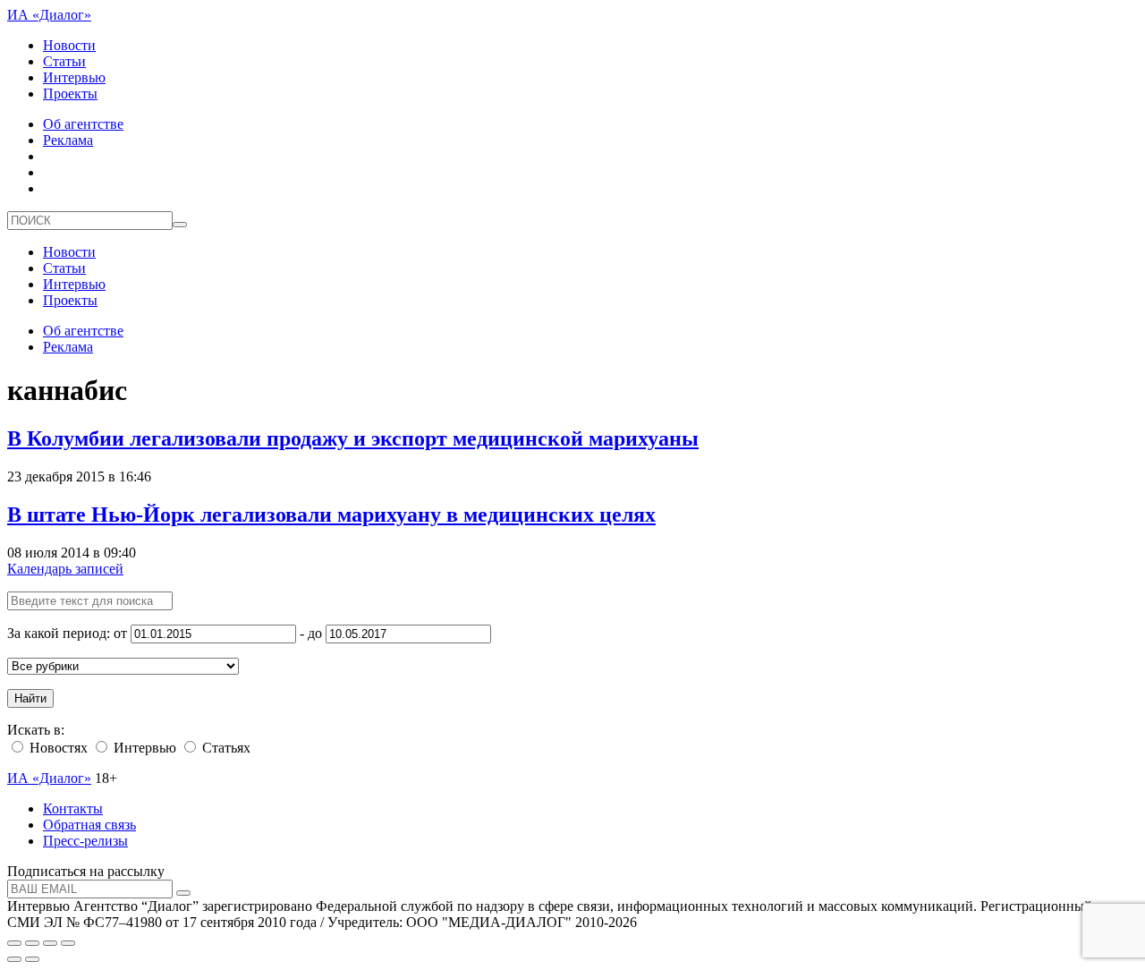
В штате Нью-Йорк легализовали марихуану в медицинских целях (331, 514)
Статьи (64, 61)
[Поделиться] (32, 943)
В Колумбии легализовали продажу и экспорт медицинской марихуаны (353, 438)
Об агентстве (83, 124)
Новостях (57, 747)
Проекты (70, 93)
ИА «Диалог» (49, 14)
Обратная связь (89, 824)
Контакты (73, 808)
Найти (30, 698)
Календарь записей (65, 568)
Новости (69, 45)
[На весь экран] (50, 943)
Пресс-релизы (85, 840)
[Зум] (68, 943)
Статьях (224, 747)
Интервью (74, 77)
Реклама (68, 140)
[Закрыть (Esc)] (14, 943)
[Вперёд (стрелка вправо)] (32, 959)
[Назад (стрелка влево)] (14, 959)
